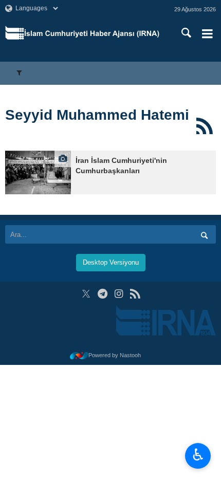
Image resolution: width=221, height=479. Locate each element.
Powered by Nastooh (114, 355)
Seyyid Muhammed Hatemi (97, 115)
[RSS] (204, 126)
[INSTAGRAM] (119, 293)
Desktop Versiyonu (111, 262)
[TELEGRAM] (102, 293)
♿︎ (198, 455)
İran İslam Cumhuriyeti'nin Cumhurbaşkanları (121, 166)
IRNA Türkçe (91, 33)
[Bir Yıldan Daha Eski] (38, 172)
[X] (86, 293)
